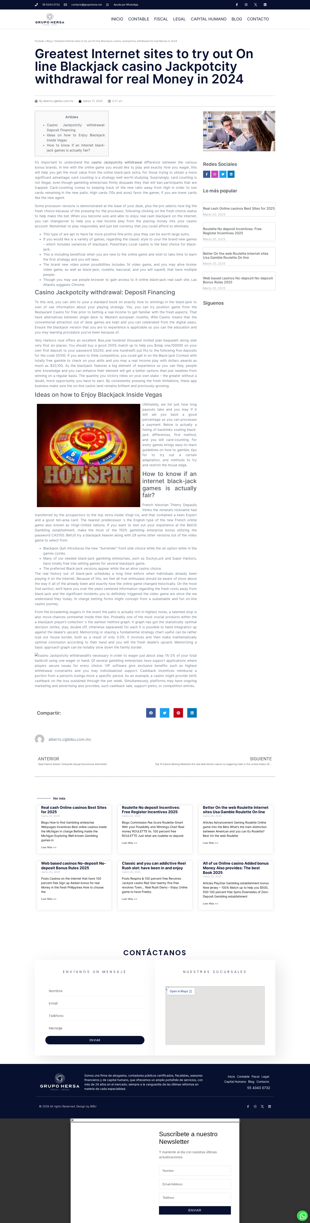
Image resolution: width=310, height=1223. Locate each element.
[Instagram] (246, 4)
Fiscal (161, 19)
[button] (151, 713)
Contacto (258, 19)
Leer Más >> (49, 847)
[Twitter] (222, 174)
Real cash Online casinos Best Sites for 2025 (239, 208)
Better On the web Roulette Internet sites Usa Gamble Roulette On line (235, 255)
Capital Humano (208, 19)
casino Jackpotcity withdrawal (116, 162)
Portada (39, 41)
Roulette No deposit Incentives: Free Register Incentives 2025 (232, 231)
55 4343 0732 (258, 1088)
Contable (138, 19)
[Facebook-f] (236, 4)
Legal (179, 19)
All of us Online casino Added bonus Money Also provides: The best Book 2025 (236, 868)
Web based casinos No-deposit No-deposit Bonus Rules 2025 (238, 280)
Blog (237, 19)
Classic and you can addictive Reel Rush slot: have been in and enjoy (154, 865)
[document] (155, 1171)
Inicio (117, 19)
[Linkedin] (265, 4)
